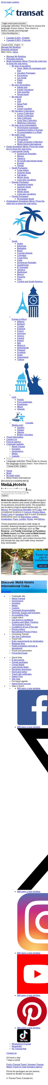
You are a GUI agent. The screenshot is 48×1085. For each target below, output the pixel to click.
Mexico (4, 510)
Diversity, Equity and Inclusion (26, 613)
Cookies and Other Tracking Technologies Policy (25, 623)
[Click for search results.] (33, 459)
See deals (6, 592)
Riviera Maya (38, 512)
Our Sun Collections (21, 636)
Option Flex (17, 676)
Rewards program (9, 49)
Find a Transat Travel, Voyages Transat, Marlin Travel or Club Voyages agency (25, 1065)
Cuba (39, 510)
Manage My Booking (11, 47)
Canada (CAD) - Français (18, 40)
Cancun (27, 512)
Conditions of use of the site (25, 627)
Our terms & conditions (22, 620)
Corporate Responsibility (23, 610)
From (28, 490)
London (22, 519)
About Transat (18, 598)
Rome (30, 519)
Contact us (11, 1053)
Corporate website (15, 444)
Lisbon (35, 517)
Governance (17, 601)
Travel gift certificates (22, 674)
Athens (41, 519)
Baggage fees (18, 643)
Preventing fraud (19, 653)
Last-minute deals (20, 667)
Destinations (25, 202)
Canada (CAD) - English (17, 38)
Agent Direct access (21, 684)
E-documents (18, 660)
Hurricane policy (19, 672)
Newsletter (17, 1046)
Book (26, 62)
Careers (15, 608)
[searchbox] (18, 458)
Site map (16, 679)
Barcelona (26, 517)
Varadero (19, 514)
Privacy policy (18, 629)
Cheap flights (18, 665)
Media (15, 606)
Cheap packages (20, 662)
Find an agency (13, 442)
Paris (15, 519)
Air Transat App (19, 1049)
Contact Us (11, 439)
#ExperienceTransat (21, 1044)
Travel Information (14, 437)
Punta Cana (6, 514)
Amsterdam (6, 519)
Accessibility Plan (20, 615)
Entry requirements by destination (27, 641)
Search (5, 496)
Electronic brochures (21, 669)
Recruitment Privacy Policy (24, 632)
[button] (10, 485)
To (27, 493)
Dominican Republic (22, 510)
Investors (16, 603)
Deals (25, 147)
